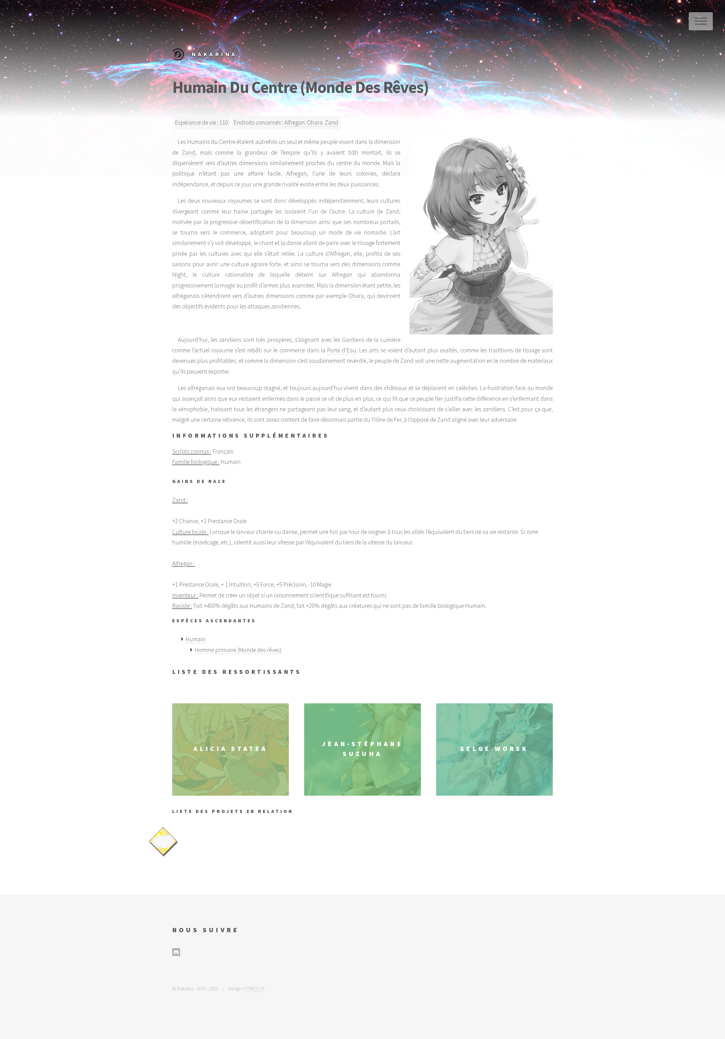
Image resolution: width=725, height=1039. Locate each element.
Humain (195, 639)
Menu (701, 21)
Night (179, 274)
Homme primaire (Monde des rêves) (238, 650)
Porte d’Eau (341, 350)
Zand (331, 122)
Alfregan (294, 122)
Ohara (315, 122)
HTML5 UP (254, 988)
